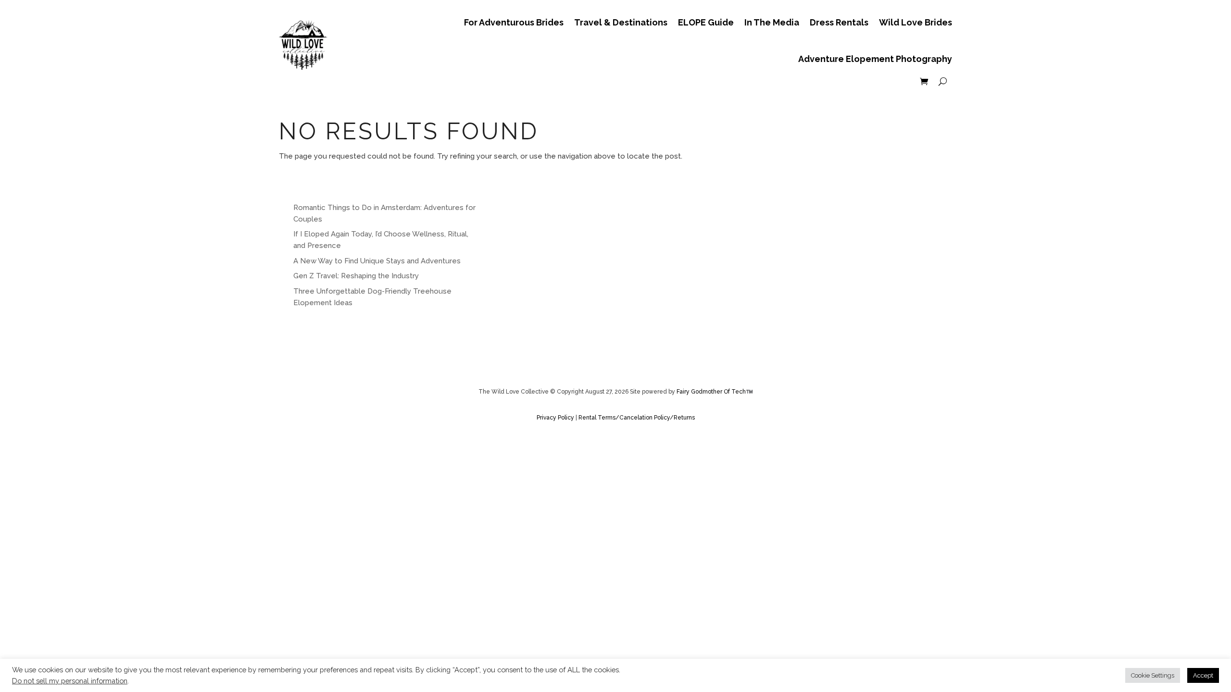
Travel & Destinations (620, 22)
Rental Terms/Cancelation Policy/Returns (636, 417)
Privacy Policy (556, 417)
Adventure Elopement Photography (875, 59)
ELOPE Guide (706, 22)
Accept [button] (1203, 675)
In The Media (771, 22)
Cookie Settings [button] (1152, 675)
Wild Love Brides (915, 22)
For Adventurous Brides (514, 22)
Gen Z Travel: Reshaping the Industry (356, 276)
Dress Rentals (839, 22)
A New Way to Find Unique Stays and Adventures (377, 261)
